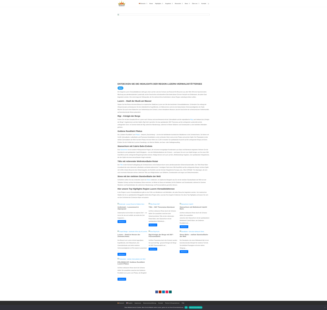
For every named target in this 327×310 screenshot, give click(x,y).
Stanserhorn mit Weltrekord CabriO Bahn (193, 208)
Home (151, 3)
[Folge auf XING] (170, 292)
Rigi (191, 119)
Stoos (148, 180)
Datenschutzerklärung (149, 303)
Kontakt (203, 3)
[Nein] (325, 307)
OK (186, 307)
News (186, 3)
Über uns (194, 3)
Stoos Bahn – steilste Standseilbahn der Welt (194, 235)
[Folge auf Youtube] (160, 292)
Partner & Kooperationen (172, 303)
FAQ (183, 303)
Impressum (138, 303)
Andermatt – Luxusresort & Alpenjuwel (128, 208)
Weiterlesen (122, 221)
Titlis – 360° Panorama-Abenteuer (162, 207)
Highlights (158, 3)
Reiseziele (178, 3)
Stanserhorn (124, 149)
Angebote (168, 3)
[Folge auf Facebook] (156, 292)
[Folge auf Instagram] (167, 292)
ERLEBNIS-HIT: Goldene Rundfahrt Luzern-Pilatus (131, 263)
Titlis (121, 164)
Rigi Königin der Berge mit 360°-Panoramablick (161, 235)
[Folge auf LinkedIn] (163, 292)
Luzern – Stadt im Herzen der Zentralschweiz (129, 235)
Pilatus (138, 134)
